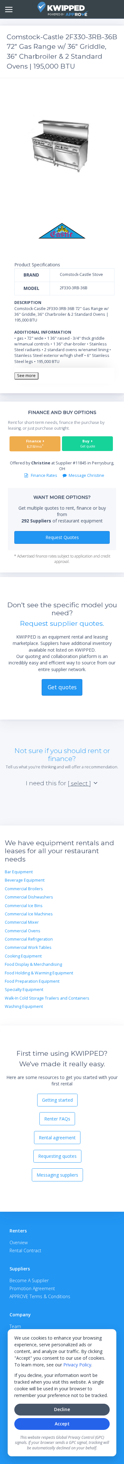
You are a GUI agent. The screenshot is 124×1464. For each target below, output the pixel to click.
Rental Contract (25, 1250)
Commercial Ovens (22, 931)
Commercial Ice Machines (29, 914)
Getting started (57, 1100)
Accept (62, 1424)
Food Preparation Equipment (32, 981)
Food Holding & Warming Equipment (39, 973)
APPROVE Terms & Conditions (40, 1296)
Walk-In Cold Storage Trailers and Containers (47, 998)
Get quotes (62, 687)
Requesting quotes (57, 1156)
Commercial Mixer (22, 922)
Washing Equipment (24, 1006)
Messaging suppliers (57, 1175)
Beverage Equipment (25, 880)
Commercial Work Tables (28, 947)
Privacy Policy (77, 1365)
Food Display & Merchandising (33, 964)
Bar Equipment (19, 872)
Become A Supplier (29, 1280)
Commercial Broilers (24, 888)
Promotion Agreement (32, 1288)
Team (15, 1326)
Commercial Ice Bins (24, 905)
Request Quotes (62, 537)
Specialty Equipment (24, 989)
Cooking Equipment (23, 956)
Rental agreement (57, 1138)
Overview (19, 1242)
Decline (62, 1409)
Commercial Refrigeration (29, 939)
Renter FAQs (57, 1119)
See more (26, 375)
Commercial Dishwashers (29, 897)
